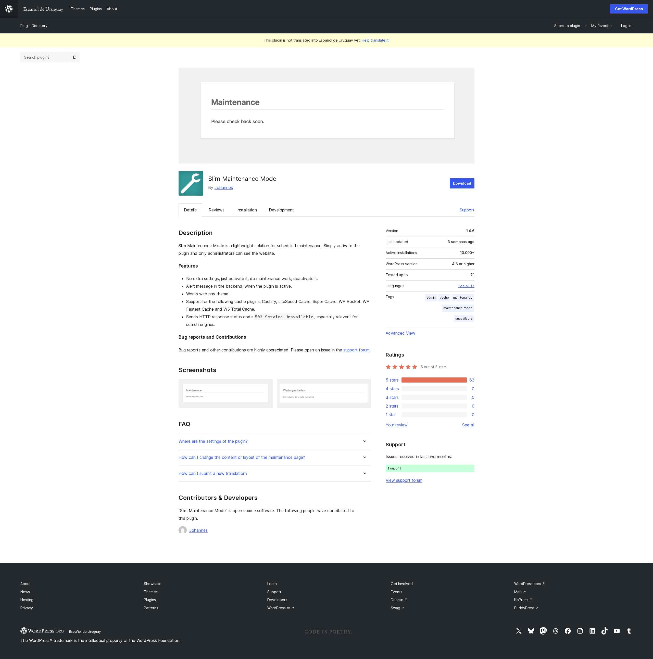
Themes (151, 592)
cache (444, 297)
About (25, 583)
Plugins (150, 600)
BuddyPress (526, 608)
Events (396, 592)
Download (462, 183)
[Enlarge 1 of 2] (265, 385)
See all (468, 424)
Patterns (151, 608)
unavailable (463, 318)
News (25, 592)
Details (190, 209)
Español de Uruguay (85, 631)
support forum (356, 349)
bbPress (523, 600)
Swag (398, 608)
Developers (277, 600)
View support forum (404, 480)
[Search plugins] (74, 57)
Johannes (224, 187)
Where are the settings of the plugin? (213, 441)
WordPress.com (529, 583)
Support (467, 209)
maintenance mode (457, 308)
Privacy (26, 608)
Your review (397, 424)
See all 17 (466, 286)
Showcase (152, 583)
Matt (520, 592)
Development (281, 209)
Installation (246, 209)
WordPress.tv (280, 608)
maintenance (462, 297)
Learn (272, 583)
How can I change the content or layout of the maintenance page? (242, 457)
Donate (399, 600)
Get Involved (402, 583)
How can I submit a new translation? (213, 473)
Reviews (216, 209)
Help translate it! (376, 40)
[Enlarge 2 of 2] (364, 385)
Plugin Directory (33, 25)
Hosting (26, 600)
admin (431, 297)
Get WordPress (629, 9)
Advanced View (400, 333)
